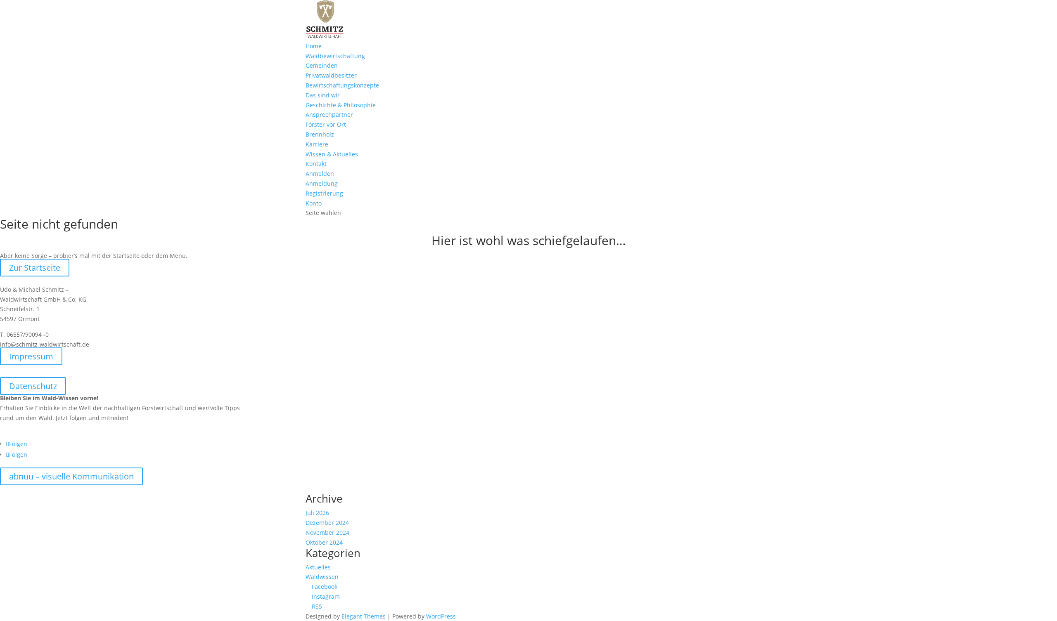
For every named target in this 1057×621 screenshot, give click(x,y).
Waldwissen (322, 577)
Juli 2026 (317, 513)
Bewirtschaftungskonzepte (342, 85)
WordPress (441, 616)
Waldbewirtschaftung (335, 56)
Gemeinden (322, 65)
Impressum (31, 356)
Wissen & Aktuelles (332, 154)
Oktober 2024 (324, 542)
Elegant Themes (363, 616)
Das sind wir (323, 95)
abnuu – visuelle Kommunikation (71, 476)
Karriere (317, 144)
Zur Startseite (34, 267)
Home (314, 46)
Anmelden (320, 173)
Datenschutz (33, 386)
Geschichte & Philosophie (341, 105)
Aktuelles (318, 567)
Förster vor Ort (326, 124)
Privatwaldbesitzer (331, 75)
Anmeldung (322, 183)
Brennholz (320, 134)
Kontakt (316, 164)
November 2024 (327, 532)
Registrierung (324, 193)
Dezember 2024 (327, 523)
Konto (314, 203)
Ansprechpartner (329, 114)
